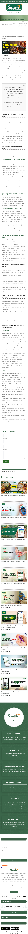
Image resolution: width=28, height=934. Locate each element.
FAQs (9, 108)
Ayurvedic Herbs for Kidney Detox (15, 91)
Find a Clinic (13, 12)
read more (14, 891)
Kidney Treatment (15, 24)
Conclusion (10, 106)
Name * (5, 433)
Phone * (5, 438)
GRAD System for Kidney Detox (14, 97)
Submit (6, 461)
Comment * (5, 449)
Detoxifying (8, 24)
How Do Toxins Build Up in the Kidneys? (13, 87)
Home (2, 24)
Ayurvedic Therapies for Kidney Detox (13, 102)
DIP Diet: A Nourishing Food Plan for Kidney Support (15, 94)
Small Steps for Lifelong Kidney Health (13, 104)
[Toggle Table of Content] (23, 85)
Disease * (5, 444)
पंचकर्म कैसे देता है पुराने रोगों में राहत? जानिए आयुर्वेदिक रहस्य (11, 605)
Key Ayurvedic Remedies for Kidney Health (14, 89)
